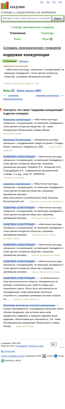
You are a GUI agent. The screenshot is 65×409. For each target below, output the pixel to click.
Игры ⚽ (47, 39)
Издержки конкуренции (17, 119)
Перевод (23, 61)
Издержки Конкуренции (17, 139)
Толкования (18, 33)
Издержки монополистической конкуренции (29, 305)
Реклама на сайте (36, 346)
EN (41, 2)
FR (60, 2)
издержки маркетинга (47, 95)
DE (48, 2)
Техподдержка (22, 346)
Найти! (57, 18)
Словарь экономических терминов (32, 27)
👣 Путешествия (8, 351)
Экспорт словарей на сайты (12, 356)
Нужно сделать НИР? (29, 90)
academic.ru (13, 5)
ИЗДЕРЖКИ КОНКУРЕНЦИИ (19, 156)
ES (54, 2)
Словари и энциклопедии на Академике (28, 12)
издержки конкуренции (16, 183)
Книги (17, 39)
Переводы (47, 33)
